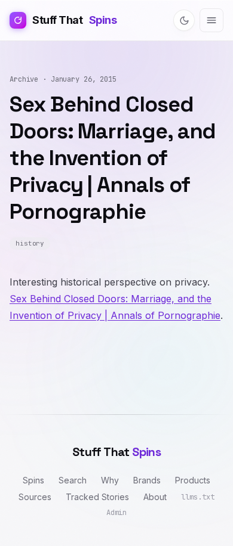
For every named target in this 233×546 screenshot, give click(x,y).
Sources (35, 497)
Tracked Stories (97, 497)
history (30, 243)
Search (73, 480)
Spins (33, 480)
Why (110, 480)
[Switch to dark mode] (184, 20)
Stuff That (74, 20)
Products (192, 480)
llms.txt (197, 497)
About (155, 497)
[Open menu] (211, 20)
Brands (147, 480)
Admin (116, 512)
